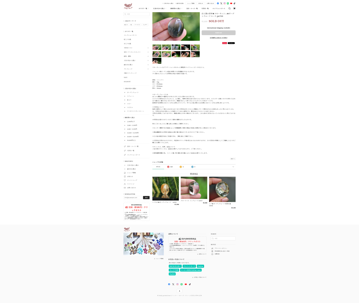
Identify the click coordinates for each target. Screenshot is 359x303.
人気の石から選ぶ (159, 8)
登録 (146, 197)
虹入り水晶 (127, 39)
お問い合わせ (210, 3)
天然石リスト (128, 48)
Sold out (218, 33)
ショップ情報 (190, 3)
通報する (233, 158)
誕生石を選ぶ (180, 3)
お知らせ (200, 3)
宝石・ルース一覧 (192, 8)
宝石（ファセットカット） (132, 52)
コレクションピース (218, 8)
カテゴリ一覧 (143, 8)
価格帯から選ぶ (175, 8)
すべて (158, 167)
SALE (125, 77)
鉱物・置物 (127, 56)
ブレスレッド (128, 69)
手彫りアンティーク (130, 73)
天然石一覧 (205, 8)
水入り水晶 (127, 44)
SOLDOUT (127, 81)
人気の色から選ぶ (168, 3)
